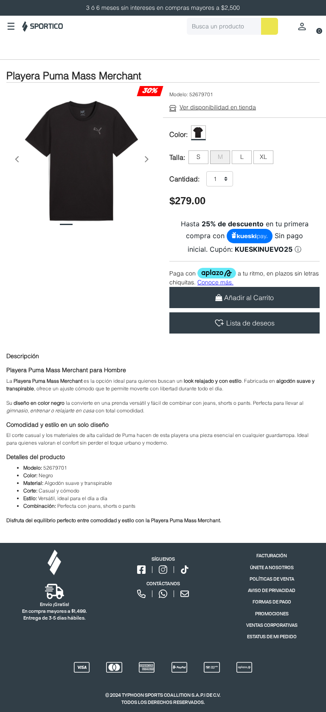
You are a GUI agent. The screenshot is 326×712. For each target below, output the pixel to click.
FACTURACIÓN (271, 555)
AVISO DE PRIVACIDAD (271, 590)
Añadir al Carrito (249, 297)
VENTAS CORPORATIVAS (272, 625)
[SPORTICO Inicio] (42, 26)
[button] (16, 161)
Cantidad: (184, 179)
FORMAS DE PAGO (272, 601)
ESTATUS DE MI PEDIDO (272, 636)
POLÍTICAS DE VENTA (272, 579)
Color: (178, 134)
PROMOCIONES (272, 613)
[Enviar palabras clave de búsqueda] (269, 26)
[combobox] (232, 26)
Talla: (177, 157)
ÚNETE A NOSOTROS (272, 567)
